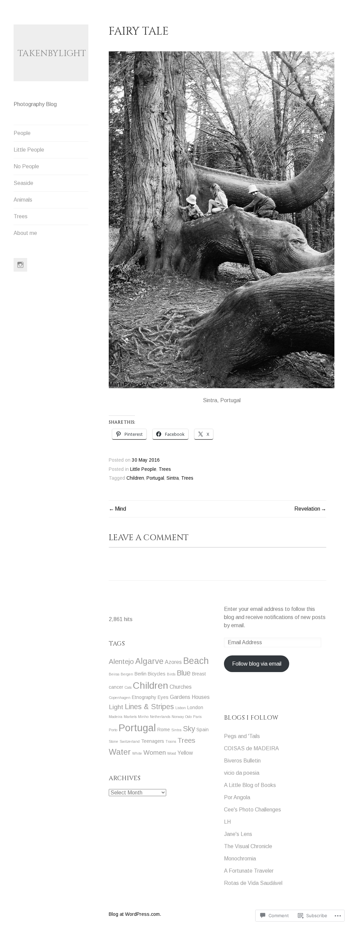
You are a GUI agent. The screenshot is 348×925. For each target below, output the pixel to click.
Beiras (114, 674)
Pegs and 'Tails (242, 736)
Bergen (127, 674)
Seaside (23, 183)
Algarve (149, 661)
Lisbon (180, 708)
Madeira (115, 717)
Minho (143, 717)
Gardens (180, 697)
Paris (197, 717)
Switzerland (130, 741)
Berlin (140, 673)
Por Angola (237, 797)
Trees (21, 216)
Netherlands (160, 717)
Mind (120, 509)
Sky (189, 729)
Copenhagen (119, 698)
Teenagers (152, 741)
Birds (171, 674)
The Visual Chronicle (248, 846)
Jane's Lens (238, 834)
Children (135, 478)
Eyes (163, 697)
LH (227, 822)
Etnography (144, 697)
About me (25, 233)
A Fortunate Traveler (249, 871)
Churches (181, 687)
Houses (201, 697)
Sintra (173, 478)
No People (26, 166)
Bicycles (157, 673)
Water (120, 751)
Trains (171, 741)
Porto (113, 730)
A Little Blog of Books (250, 785)
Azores (173, 662)
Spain (202, 729)
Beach (196, 661)
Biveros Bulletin (242, 761)
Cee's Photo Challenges (252, 809)
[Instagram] (20, 265)
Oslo (188, 717)
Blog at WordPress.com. (135, 914)
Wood (171, 753)
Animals (23, 200)
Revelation (307, 509)
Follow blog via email (256, 664)
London (195, 707)
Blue (184, 673)
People (22, 133)
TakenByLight (52, 53)
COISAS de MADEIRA (251, 748)
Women (154, 752)
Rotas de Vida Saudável (253, 883)
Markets (130, 717)
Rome (163, 729)
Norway (178, 717)
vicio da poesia (241, 773)
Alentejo (121, 661)
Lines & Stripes (149, 707)
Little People (29, 150)
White (137, 753)
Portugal (155, 478)
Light (116, 706)
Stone (113, 741)
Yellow (185, 753)
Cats (128, 687)
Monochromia (240, 858)
